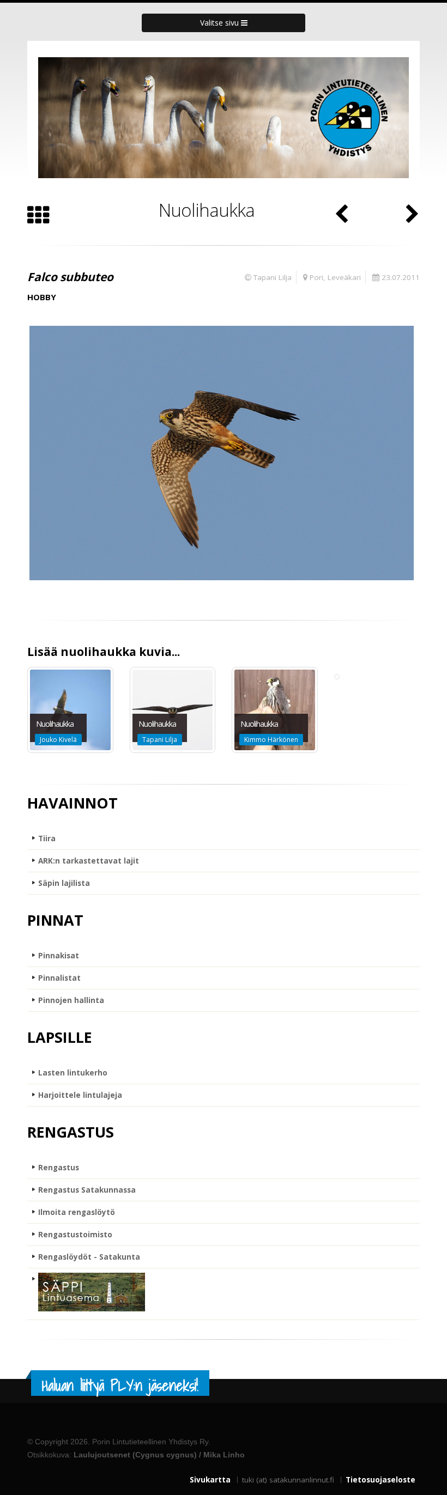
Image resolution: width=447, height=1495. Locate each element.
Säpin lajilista (64, 883)
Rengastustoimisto (75, 1234)
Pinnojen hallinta (71, 1000)
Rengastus (58, 1167)
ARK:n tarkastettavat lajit (88, 861)
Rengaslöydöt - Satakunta (89, 1257)
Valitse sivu (220, 22)
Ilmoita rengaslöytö (76, 1212)
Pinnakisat (58, 956)
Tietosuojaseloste (380, 1480)
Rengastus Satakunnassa (87, 1190)
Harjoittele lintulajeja (80, 1095)
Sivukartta (210, 1480)
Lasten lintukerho (72, 1073)
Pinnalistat (59, 978)
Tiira (47, 838)
